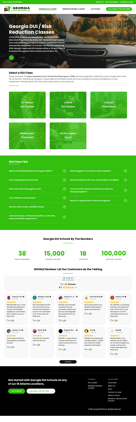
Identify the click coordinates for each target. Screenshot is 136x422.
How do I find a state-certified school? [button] (26, 207)
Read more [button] (10, 316)
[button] (16, 391)
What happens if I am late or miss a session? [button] (90, 171)
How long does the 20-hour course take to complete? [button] (94, 180)
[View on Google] (9, 298)
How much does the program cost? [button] (25, 189)
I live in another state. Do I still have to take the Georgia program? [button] (91, 190)
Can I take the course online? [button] (22, 198)
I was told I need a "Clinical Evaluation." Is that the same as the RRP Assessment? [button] (32, 217)
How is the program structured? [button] (23, 180)
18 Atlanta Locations (12, 2)
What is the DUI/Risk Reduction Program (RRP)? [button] (30, 171)
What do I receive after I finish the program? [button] (90, 200)
